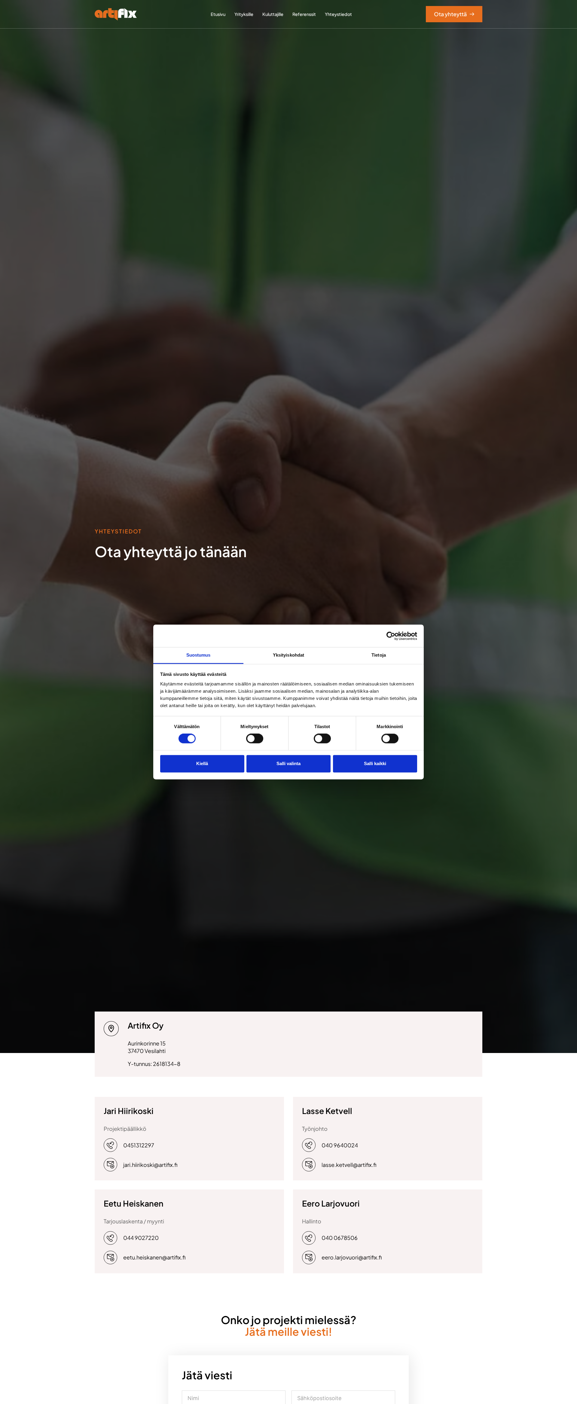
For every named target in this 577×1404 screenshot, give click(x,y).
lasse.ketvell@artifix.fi (349, 1164)
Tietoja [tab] (378, 655)
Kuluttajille (272, 14)
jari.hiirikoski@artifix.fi (150, 1164)
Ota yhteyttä (450, 14)
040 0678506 (340, 1237)
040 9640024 (340, 1145)
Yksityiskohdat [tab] (288, 655)
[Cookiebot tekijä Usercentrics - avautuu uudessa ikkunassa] (391, 635)
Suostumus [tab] (198, 655)
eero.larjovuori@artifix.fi (352, 1257)
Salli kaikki (375, 763)
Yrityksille (243, 14)
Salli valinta (288, 763)
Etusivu (218, 14)
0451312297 (138, 1145)
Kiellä (202, 763)
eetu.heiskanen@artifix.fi (154, 1257)
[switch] (254, 738)
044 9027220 (141, 1237)
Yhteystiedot (338, 14)
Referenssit (304, 14)
